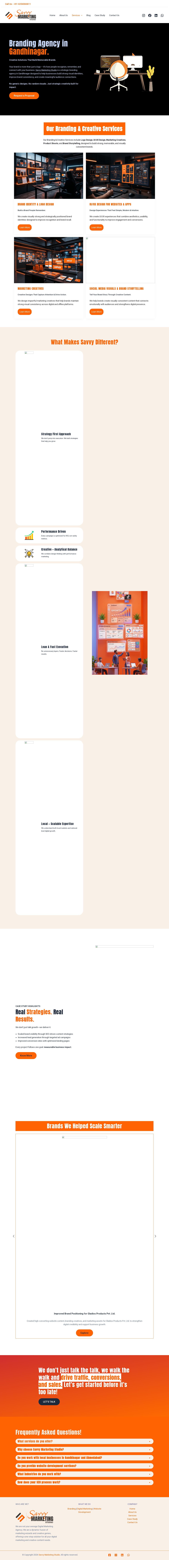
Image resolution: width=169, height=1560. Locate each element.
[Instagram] (143, 15)
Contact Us (114, 15)
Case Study (100, 15)
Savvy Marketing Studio (46, 70)
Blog (88, 15)
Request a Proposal (24, 95)
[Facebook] (149, 15)
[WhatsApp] (162, 15)
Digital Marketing (84, 1509)
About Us (63, 15)
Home (52, 15)
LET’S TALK (49, 1401)
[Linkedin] (156, 15)
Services (76, 15)
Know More (26, 1055)
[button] (81, 15)
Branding (72, 1509)
